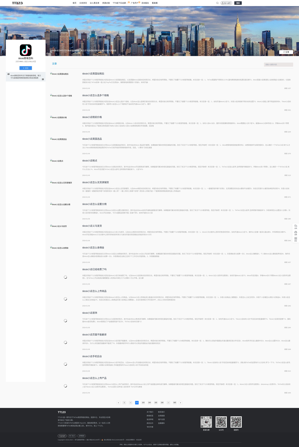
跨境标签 (150, 416)
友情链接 (161, 416)
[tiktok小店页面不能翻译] (65, 342)
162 (137, 402)
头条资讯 (83, 3)
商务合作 (150, 423)
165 (156, 402)
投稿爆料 (161, 423)
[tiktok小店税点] (65, 168)
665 (175, 402)
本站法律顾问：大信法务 (134, 440)
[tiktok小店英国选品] (65, 147)
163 (143, 402)
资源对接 (106, 3)
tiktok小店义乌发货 (92, 226)
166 (162, 402)
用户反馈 (161, 419)
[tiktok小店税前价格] (65, 125)
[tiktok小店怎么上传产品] (65, 386)
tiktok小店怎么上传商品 (94, 291)
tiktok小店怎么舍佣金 (93, 247)
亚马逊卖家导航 (80, 440)
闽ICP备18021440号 (93, 440)
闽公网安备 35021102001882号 (114, 440)
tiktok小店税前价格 (92, 117)
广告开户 (134, 3)
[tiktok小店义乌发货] (65, 233)
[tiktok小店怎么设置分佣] (65, 212)
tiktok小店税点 (89, 160)
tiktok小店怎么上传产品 (94, 378)
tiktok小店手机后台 (92, 356)
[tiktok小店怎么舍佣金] (65, 255)
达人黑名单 (94, 3)
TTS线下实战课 (119, 3)
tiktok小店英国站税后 (93, 73)
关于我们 (150, 412)
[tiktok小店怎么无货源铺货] (65, 190)
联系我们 (161, 412)
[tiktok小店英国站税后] (65, 81)
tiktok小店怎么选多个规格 (95, 95)
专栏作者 (150, 427)
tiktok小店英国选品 (92, 139)
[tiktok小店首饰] (65, 320)
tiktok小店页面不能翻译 (94, 334)
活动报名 (145, 3)
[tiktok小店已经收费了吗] (65, 277)
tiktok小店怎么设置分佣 (94, 204)
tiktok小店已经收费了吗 (94, 269)
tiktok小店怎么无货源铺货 (95, 182)
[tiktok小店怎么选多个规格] (65, 103)
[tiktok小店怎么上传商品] (65, 299)
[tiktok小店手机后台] (65, 364)
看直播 (155, 3)
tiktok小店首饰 (89, 313)
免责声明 (150, 419)
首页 (74, 3)
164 (149, 402)
